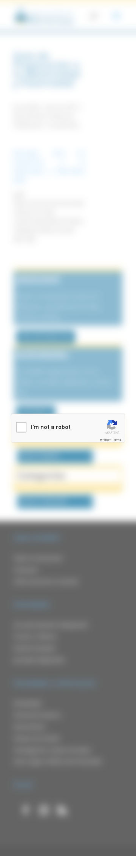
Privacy (105, 439)
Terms (116, 439)
